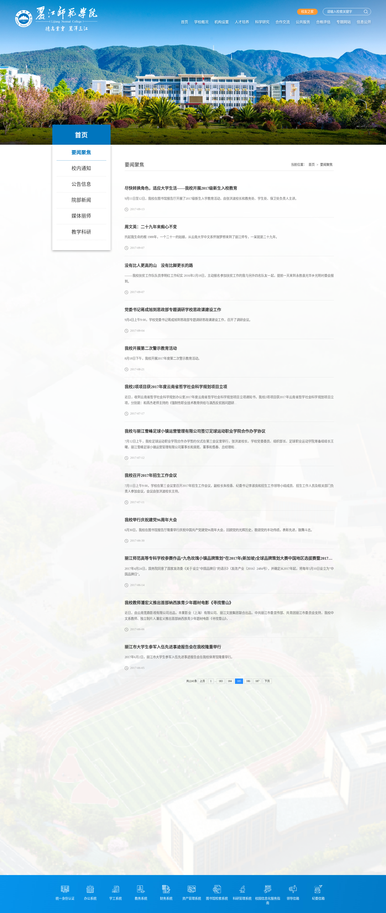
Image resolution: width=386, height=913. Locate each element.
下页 (267, 681)
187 (257, 681)
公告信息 (81, 184)
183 (221, 681)
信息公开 (364, 22)
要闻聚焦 (81, 152)
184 (230, 681)
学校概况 (201, 22)
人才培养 (242, 22)
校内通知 (81, 168)
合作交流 (282, 22)
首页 (184, 22)
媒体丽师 (81, 216)
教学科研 (81, 232)
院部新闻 (81, 200)
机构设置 (221, 22)
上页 (202, 681)
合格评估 (323, 22)
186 (248, 681)
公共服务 (303, 22)
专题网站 (343, 22)
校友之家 (307, 11)
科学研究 (262, 22)
